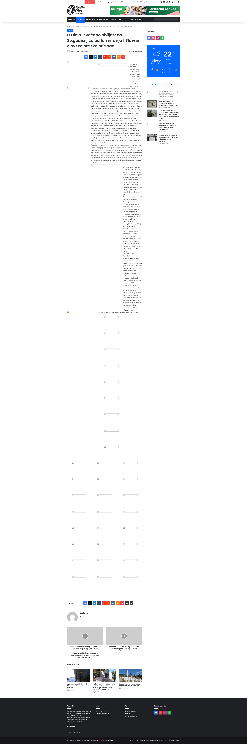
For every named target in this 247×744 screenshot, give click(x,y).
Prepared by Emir (107, 740)
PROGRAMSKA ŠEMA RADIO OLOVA (156, 740)
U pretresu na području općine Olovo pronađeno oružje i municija (77, 686)
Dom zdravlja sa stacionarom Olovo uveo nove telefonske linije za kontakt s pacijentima (169, 138)
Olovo (80, 19)
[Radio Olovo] (76, 10)
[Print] (131, 603)
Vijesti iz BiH (115, 19)
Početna (71, 19)
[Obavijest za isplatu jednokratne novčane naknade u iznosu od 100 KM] (152, 103)
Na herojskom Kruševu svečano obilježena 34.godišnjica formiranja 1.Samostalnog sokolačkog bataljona (104, 686)
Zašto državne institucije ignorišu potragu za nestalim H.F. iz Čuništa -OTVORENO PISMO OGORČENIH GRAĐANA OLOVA (169, 115)
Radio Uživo (136, 19)
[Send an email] (78, 51)
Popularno (155, 85)
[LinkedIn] (95, 57)
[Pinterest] (105, 57)
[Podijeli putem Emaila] (127, 603)
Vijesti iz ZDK (102, 19)
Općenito (89, 19)
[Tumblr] (100, 57)
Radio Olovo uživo (174, 740)
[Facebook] (86, 57)
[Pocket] (123, 57)
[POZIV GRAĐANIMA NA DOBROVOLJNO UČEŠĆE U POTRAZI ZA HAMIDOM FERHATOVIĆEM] (152, 126)
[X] (91, 57)
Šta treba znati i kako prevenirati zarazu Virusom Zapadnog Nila (115, 2)
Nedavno (172, 85)
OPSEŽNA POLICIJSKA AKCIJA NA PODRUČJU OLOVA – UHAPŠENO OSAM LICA (169, 94)
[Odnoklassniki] (119, 57)
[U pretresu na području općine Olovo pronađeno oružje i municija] (78, 675)
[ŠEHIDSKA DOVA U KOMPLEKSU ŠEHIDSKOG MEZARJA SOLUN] (130, 675)
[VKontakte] (114, 57)
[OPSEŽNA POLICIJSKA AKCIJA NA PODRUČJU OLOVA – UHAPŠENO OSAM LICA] (152, 94)
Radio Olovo (74, 51)
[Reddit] (109, 57)
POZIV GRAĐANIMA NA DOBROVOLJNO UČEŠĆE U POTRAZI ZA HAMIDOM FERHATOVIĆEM (167, 127)
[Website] (81, 616)
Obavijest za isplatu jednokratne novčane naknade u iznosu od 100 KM (168, 103)
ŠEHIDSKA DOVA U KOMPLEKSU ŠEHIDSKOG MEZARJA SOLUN (129, 685)
